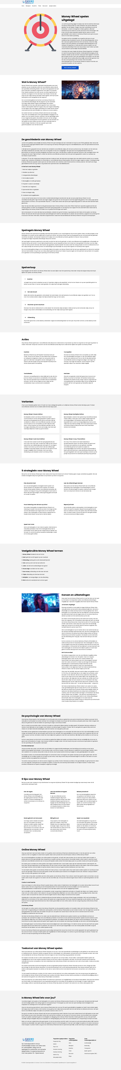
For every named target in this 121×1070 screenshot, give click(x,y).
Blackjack (28, 6)
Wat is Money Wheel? (70, 67)
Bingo (70, 1056)
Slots (23, 6)
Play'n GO (55, 1046)
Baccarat (45, 6)
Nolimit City (56, 1054)
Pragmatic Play (57, 1041)
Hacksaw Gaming (57, 1052)
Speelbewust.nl (62, 1062)
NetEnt (55, 1044)
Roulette (34, 6)
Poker (39, 6)
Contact (37, 1062)
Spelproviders (52, 6)
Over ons (42, 1062)
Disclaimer (48, 1062)
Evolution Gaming (57, 1049)
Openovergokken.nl (71, 1062)
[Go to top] (118, 1067)
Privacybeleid (54, 1062)
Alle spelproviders (57, 1057)
